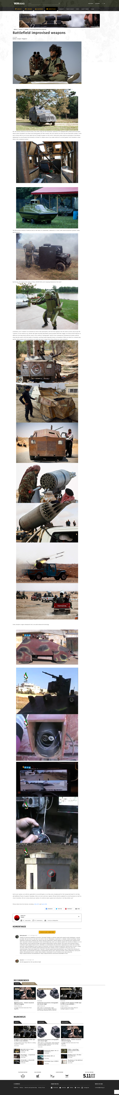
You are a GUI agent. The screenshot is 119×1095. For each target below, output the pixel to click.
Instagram (86, 1087)
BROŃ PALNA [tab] (41, 1022)
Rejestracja (90, 3)
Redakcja (16, 1087)
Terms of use (41, 1087)
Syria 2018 (44, 904)
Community (61, 9)
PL (102, 3)
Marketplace (52, 9)
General (26, 29)
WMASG (15, 29)
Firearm (29, 9)
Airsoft (19, 9)
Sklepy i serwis (85, 9)
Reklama (21, 13)
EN (104, 3)
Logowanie (97, 3)
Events (77, 9)
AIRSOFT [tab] (17, 1022)
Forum (92, 9)
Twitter (71, 1087)
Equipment (40, 9)
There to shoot (70, 9)
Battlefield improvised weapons (38, 29)
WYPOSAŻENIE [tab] (65, 1022)
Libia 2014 (36, 904)
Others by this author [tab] (28, 983)
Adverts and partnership (31, 1087)
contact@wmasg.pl (100, 1087)
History (21, 1087)
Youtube (64, 1087)
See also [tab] (17, 983)
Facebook (55, 1087)
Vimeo (78, 1087)
